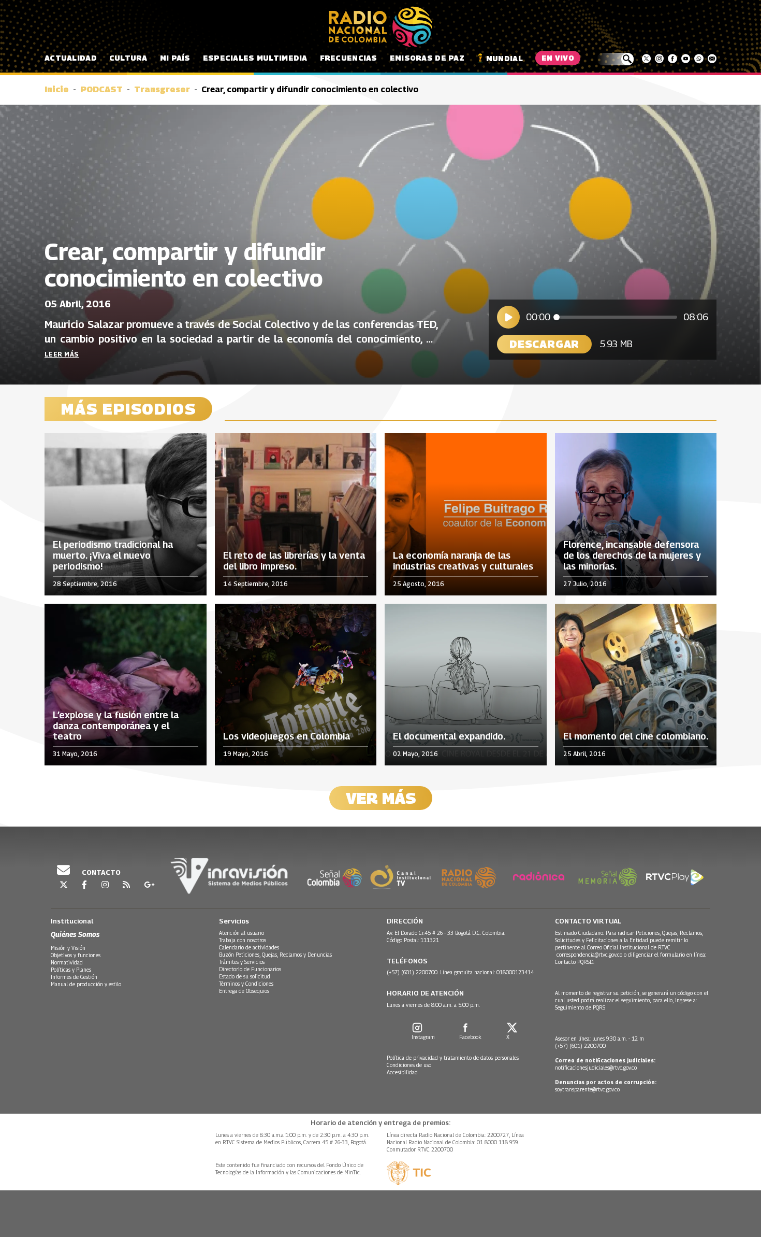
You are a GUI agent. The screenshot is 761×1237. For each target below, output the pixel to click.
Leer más (62, 354)
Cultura (128, 57)
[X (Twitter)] (646, 58)
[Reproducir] (508, 317)
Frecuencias (348, 57)
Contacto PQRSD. (575, 962)
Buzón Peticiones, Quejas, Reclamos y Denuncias (275, 954)
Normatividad (67, 962)
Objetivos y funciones (75, 955)
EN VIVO (558, 57)
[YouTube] (685, 58)
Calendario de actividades (249, 947)
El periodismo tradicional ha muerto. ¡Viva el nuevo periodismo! (113, 555)
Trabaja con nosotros (242, 940)
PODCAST (101, 89)
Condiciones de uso (409, 1065)
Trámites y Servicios (242, 962)
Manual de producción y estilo (86, 984)
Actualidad (71, 57)
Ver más (381, 798)
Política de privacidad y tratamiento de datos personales (453, 1058)
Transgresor (162, 89)
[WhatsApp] (698, 58)
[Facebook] (672, 58)
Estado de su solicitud (244, 976)
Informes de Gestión (74, 977)
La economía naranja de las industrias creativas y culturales (463, 561)
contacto (100, 872)
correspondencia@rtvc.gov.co (589, 954)
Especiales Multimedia (255, 57)
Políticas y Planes (71, 969)
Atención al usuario (241, 933)
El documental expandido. (449, 736)
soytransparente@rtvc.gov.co (587, 1089)
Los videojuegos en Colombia (286, 736)
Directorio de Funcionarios (250, 969)
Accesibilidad (402, 1072)
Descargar (544, 344)
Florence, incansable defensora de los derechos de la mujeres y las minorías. (632, 555)
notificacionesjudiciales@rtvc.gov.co (596, 1067)
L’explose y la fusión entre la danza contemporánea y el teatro (116, 726)
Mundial (504, 58)
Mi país (175, 57)
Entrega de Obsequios (244, 991)
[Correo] (712, 58)
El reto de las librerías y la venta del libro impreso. (294, 561)
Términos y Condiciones (246, 983)
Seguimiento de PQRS (580, 1007)
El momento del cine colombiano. (635, 736)
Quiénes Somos (75, 934)
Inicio (57, 89)
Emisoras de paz (427, 57)
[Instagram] (659, 58)
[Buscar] (615, 59)
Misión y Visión (68, 948)
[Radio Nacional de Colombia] (380, 27)
